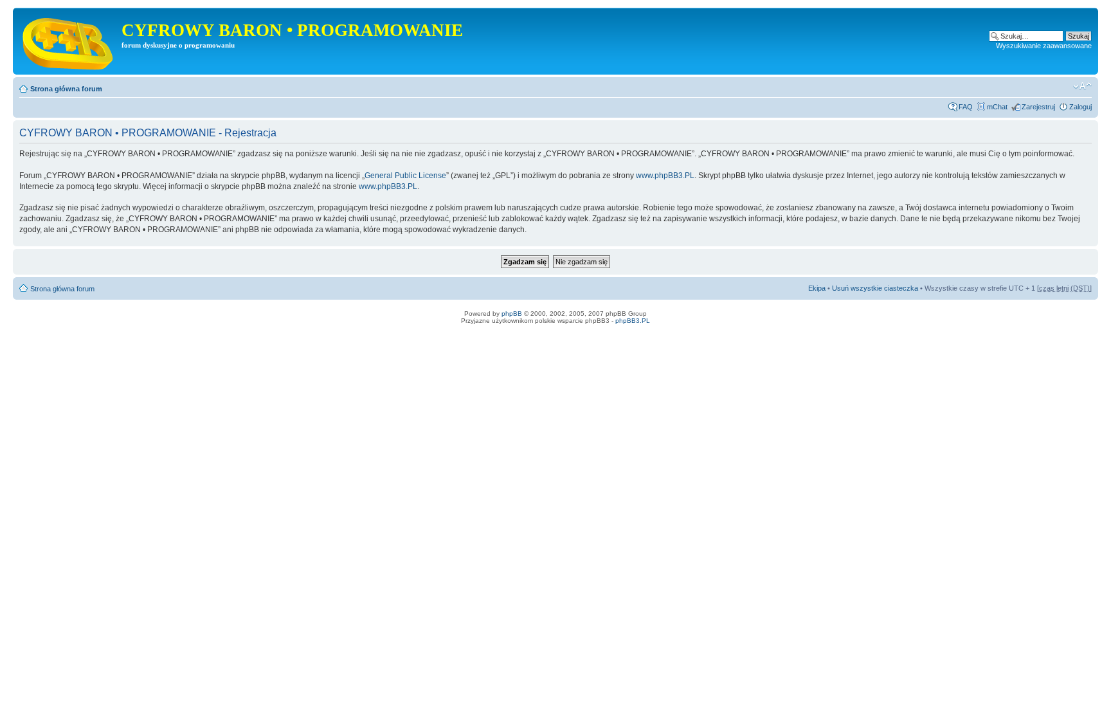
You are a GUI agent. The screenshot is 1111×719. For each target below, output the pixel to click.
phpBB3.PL (632, 320)
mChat (997, 107)
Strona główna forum (66, 89)
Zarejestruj (1038, 107)
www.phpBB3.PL (665, 175)
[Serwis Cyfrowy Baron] (69, 41)
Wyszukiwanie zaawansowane (1044, 46)
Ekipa (817, 288)
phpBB (511, 313)
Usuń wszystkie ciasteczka (875, 288)
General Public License (405, 175)
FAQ (966, 107)
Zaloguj (1080, 107)
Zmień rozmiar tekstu (1082, 86)
